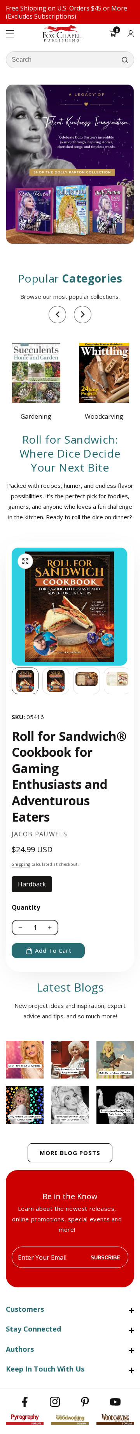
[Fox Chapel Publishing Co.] (70, 164)
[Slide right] (128, 681)
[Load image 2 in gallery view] (55, 681)
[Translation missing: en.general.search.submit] (125, 60)
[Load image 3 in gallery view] (86, 681)
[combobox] (70, 59)
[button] (57, 314)
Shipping (21, 864)
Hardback (35, 886)
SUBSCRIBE (105, 1257)
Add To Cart (53, 950)
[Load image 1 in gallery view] (25, 681)
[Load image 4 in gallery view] (117, 681)
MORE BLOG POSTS (70, 1153)
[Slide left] (12, 681)
